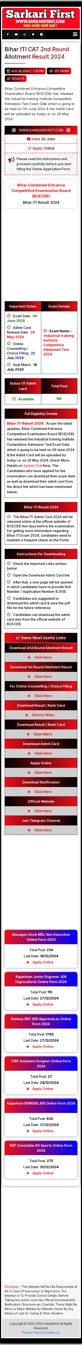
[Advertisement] (41, 257)
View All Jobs (42, 139)
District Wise (42, 715)
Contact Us (52, 1332)
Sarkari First (32, 465)
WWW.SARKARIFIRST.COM (41, 130)
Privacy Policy (32, 1332)
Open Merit (42, 734)
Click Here (42, 657)
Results (18, 78)
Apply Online (42, 148)
